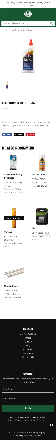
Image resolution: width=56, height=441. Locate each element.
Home (4, 30)
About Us (28, 349)
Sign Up (28, 408)
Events (28, 342)
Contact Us (28, 357)
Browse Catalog (28, 334)
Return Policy (39, 417)
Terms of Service (15, 420)
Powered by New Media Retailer (27, 435)
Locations (28, 353)
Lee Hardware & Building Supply (30, 433)
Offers (28, 338)
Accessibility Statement (36, 420)
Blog (28, 345)
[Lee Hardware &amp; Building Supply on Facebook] (51, 425)
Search (12, 417)
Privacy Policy (24, 417)
